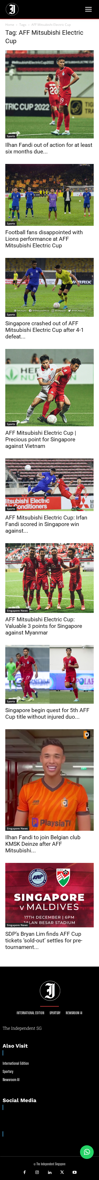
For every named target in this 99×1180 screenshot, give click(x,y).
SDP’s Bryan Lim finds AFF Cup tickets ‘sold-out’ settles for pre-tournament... (43, 940)
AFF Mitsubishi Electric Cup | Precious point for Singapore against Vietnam (40, 439)
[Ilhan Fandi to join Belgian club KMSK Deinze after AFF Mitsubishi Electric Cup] (49, 780)
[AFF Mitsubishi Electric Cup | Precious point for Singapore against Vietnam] (49, 387)
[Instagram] (37, 1173)
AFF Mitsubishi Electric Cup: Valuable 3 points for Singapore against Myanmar (43, 626)
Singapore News (17, 610)
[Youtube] (75, 1173)
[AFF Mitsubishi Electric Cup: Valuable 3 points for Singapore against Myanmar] (49, 578)
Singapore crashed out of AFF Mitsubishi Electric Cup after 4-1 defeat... (44, 330)
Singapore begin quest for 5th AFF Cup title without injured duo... (47, 713)
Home (9, 24)
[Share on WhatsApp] (87, 1152)
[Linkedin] (50, 1173)
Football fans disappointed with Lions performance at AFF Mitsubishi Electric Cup (44, 239)
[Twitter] (62, 1173)
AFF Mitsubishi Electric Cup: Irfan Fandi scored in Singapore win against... (46, 524)
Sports (11, 136)
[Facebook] (25, 1173)
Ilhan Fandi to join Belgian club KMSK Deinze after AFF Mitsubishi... (43, 844)
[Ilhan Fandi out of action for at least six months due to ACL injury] (49, 94)
